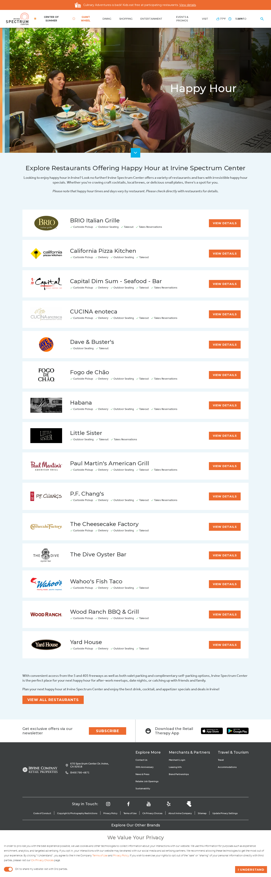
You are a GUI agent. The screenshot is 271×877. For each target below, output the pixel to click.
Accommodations (227, 767)
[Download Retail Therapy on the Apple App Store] (212, 730)
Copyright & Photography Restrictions (77, 813)
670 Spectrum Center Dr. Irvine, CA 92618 (89, 765)
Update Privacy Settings (225, 813)
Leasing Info (175, 767)
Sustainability (143, 788)
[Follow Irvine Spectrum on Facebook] (128, 804)
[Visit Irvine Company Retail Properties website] (40, 769)
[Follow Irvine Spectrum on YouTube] (148, 804)
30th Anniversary (145, 767)
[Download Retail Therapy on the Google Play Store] (238, 730)
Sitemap (202, 813)
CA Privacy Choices (152, 813)
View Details (225, 223)
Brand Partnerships (179, 774)
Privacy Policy (110, 813)
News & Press (142, 774)
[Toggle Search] (262, 19)
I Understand (251, 869)
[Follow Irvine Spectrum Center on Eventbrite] (189, 804)
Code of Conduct (42, 813)
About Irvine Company (180, 813)
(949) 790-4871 (79, 772)
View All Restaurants (53, 700)
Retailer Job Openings (147, 781)
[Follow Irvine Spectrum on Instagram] (108, 804)
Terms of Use (129, 813)
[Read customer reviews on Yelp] (168, 804)
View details (187, 5)
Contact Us (141, 760)
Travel (221, 760)
